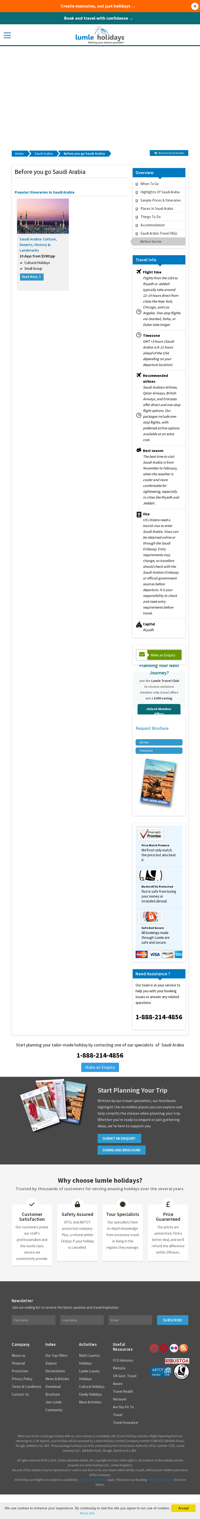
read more (30, 277)
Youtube (153, 1348)
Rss (183, 1348)
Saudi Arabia (44, 153)
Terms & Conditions (26, 1386)
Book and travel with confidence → (98, 18)
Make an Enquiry (163, 655)
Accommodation (152, 225)
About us (18, 1355)
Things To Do (150, 216)
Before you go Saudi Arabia (84, 153)
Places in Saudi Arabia (156, 208)
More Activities (90, 1402)
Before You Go (150, 241)
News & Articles (57, 1378)
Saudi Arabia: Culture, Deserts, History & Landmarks (38, 245)
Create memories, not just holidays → (98, 6)
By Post (144, 742)
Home (19, 153)
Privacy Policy (22, 1378)
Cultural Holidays (92, 1386)
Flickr (173, 1348)
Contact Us (20, 1394)
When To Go (149, 183)
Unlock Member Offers (159, 711)
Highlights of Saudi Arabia (160, 192)
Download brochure (121, 1150)
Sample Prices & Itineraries (160, 200)
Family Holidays (90, 1394)
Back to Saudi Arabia (171, 153)
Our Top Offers (56, 1355)
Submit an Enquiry (119, 1138)
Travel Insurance (125, 1422)
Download (146, 750)
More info (87, 1513)
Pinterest (163, 1348)
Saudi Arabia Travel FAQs (158, 233)
